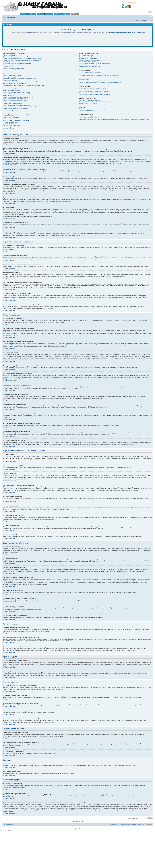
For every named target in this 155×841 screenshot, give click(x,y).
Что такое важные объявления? (11, 122)
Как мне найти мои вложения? (87, 110)
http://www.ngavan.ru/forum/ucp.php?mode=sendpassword (127, 32)
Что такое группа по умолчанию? (88, 65)
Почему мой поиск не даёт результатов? (90, 89)
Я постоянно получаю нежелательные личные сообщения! (94, 73)
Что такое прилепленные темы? (11, 125)
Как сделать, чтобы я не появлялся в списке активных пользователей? (22, 60)
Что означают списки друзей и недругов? (90, 81)
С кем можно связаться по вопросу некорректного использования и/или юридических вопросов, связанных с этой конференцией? (114, 119)
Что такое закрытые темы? (10, 127)
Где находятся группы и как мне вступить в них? (92, 60)
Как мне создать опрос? (9, 95)
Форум (75, 14)
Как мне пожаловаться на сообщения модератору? (17, 105)
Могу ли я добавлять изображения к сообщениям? (16, 120)
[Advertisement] (77, 41)
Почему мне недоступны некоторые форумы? (15, 100)
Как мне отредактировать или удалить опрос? (15, 98)
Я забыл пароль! (7, 61)
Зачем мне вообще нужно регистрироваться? (15, 56)
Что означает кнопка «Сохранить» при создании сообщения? (19, 106)
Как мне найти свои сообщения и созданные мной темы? (94, 94)
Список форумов (10, 17)
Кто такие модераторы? (85, 56)
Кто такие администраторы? (86, 55)
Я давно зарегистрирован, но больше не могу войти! (17, 65)
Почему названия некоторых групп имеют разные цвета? (94, 63)
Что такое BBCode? (8, 115)
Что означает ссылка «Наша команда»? (89, 66)
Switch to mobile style (77, 821)
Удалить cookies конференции (127, 824)
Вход (150, 20)
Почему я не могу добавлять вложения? (14, 102)
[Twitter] (126, 7)
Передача (66, 14)
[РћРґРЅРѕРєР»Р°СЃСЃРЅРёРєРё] (128, 7)
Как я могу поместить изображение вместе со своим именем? (20, 82)
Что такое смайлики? (8, 118)
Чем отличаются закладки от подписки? (89, 100)
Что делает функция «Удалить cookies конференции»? (17, 69)
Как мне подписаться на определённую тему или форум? (94, 101)
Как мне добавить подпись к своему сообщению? (16, 93)
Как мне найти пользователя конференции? (90, 93)
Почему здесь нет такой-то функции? (89, 117)
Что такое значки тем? (9, 128)
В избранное (128, 5)
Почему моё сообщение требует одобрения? (15, 108)
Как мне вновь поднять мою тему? (12, 110)
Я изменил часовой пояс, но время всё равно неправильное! (19, 78)
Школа (32, 14)
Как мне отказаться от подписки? (88, 103)
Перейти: (123, 818)
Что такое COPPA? (8, 66)
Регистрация (143, 20)
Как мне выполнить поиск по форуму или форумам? (93, 88)
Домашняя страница (130, 2)
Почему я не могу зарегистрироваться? (14, 68)
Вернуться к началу (10, 144)
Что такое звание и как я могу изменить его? (15, 83)
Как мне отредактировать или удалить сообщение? (17, 92)
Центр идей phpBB (101, 795)
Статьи (41, 14)
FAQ (136, 20)
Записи (58, 14)
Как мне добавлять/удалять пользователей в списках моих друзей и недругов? (100, 82)
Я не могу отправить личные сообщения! (90, 72)
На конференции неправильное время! (13, 77)
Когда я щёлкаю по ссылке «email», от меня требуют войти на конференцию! (23, 85)
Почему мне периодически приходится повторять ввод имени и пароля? (22, 58)
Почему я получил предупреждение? (13, 103)
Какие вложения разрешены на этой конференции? (92, 109)
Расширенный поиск (146, 13)
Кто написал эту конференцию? (87, 116)
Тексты (24, 14)
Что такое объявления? (9, 123)
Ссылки (49, 14)
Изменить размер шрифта (150, 17)
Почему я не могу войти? (10, 55)
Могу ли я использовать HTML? (11, 117)
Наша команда (114, 824)
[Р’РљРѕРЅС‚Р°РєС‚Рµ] (123, 7)
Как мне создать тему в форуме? (12, 90)
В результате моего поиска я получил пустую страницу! (94, 91)
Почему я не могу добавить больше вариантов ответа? (18, 97)
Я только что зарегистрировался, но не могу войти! (17, 63)
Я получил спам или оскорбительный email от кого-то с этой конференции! (99, 75)
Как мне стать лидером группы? (87, 61)
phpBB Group (59, 785)
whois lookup (117, 804)
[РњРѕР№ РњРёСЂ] (130, 7)
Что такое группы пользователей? (88, 58)
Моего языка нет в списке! (10, 80)
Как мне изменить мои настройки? (12, 75)
